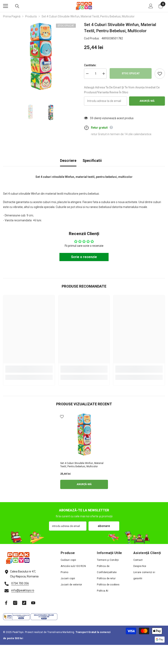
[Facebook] (6, 603)
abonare (104, 526)
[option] (40, 59)
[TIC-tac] (24, 603)
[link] (29, 369)
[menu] (5, 5)
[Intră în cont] (151, 6)
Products (31, 16)
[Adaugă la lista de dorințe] (160, 74)
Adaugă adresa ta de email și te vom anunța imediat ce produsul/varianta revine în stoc (122, 90)
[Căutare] (17, 6)
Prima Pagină (11, 16)
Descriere (68, 160)
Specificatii (92, 160)
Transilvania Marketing (60, 632)
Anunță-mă (147, 100)
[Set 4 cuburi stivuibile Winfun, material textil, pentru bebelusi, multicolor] (84, 436)
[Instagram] (15, 603)
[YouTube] (33, 603)
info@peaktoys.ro (22, 590)
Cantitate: (90, 65)
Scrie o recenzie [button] (84, 257)
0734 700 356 (20, 583)
